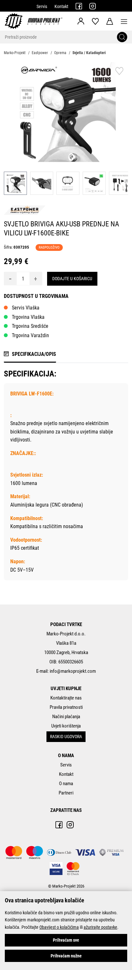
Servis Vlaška (25, 308)
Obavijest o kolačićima (59, 927)
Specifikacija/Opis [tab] (34, 354)
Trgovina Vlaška (28, 317)
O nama (66, 783)
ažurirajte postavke (100, 927)
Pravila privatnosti (66, 707)
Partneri (66, 793)
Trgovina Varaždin (30, 335)
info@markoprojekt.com (73, 671)
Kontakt (61, 6)
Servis (42, 6)
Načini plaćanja (66, 716)
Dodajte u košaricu (72, 278)
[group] (66, 112)
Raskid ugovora (66, 736)
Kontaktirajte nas (66, 698)
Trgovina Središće (30, 326)
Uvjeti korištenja (66, 726)
